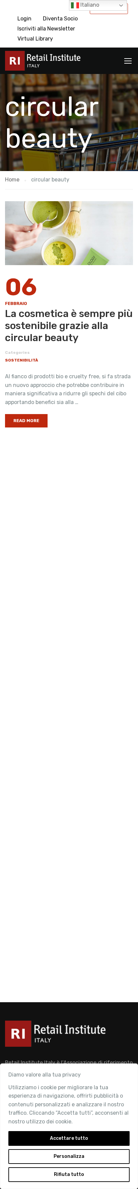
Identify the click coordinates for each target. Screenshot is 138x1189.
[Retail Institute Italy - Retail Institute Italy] (42, 62)
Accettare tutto (69, 1138)
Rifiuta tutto (69, 1174)
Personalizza (69, 1156)
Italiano (89, 5)
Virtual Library (35, 38)
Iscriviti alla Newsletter (46, 28)
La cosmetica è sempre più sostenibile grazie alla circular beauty (69, 326)
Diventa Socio (60, 18)
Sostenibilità (21, 360)
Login (24, 18)
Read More (26, 420)
